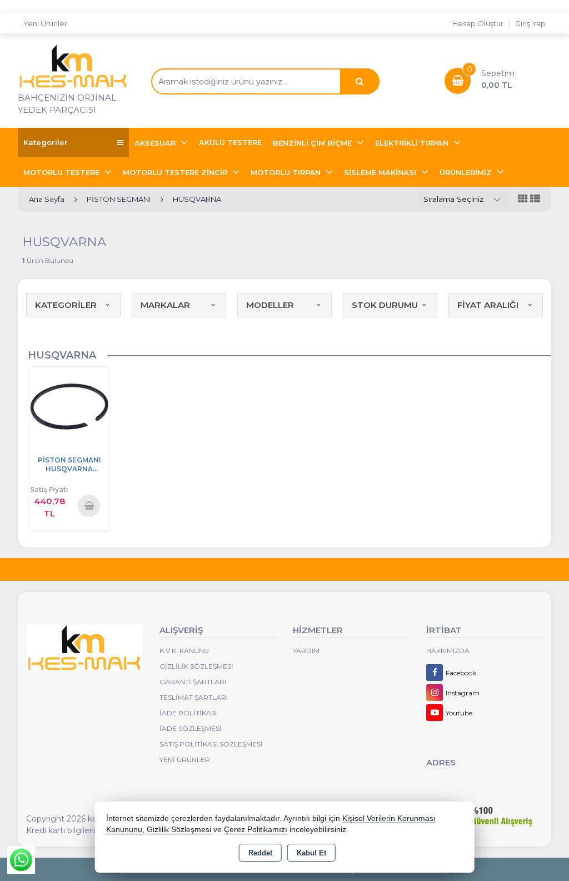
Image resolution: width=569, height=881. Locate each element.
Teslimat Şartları (193, 697)
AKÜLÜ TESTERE (230, 142)
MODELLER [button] (270, 305)
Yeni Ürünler (184, 759)
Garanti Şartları (192, 682)
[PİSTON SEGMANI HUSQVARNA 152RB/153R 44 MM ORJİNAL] (69, 405)
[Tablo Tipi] (535, 199)
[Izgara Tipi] (523, 199)
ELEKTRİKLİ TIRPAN (413, 142)
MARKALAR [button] (165, 305)
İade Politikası (188, 713)
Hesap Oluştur (477, 23)
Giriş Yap (530, 23)
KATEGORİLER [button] (66, 305)
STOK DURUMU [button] (385, 305)
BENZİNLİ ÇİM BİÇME (313, 142)
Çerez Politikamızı (255, 829)
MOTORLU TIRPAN (287, 172)
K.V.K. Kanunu (184, 650)
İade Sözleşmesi (190, 728)
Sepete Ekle (89, 505)
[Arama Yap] (359, 81)
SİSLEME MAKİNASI (381, 172)
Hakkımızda (448, 650)
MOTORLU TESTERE (62, 172)
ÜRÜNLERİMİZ (467, 172)
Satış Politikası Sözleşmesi (211, 744)
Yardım (306, 650)
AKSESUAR (156, 142)
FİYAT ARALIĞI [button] (487, 305)
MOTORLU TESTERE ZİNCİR (176, 172)
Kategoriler (45, 142)
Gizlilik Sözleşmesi (196, 666)
